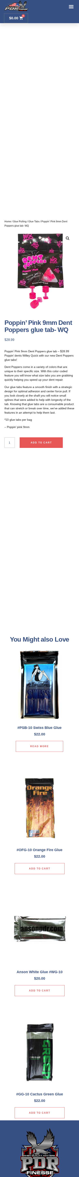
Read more (39, 746)
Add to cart (41, 442)
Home (7, 221)
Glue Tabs (34, 221)
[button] (71, 7)
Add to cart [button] (39, 868)
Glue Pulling (20, 221)
